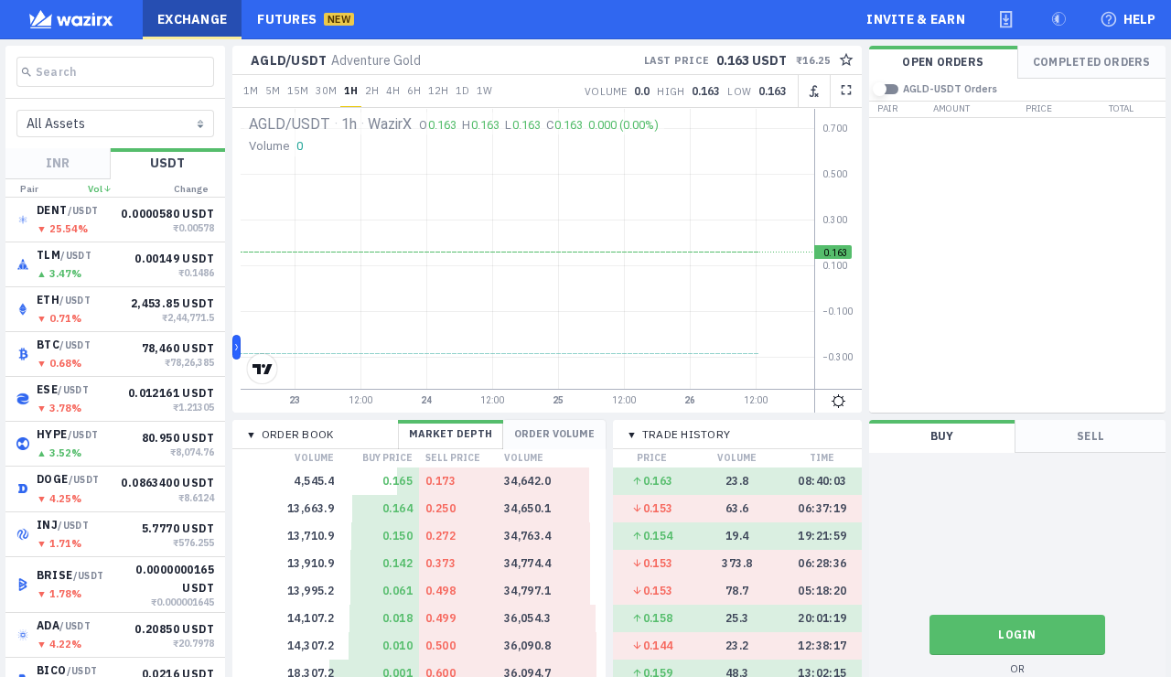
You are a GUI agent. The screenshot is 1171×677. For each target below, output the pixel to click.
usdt (167, 163)
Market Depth (450, 433)
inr (58, 163)
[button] (1006, 19)
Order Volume (554, 433)
